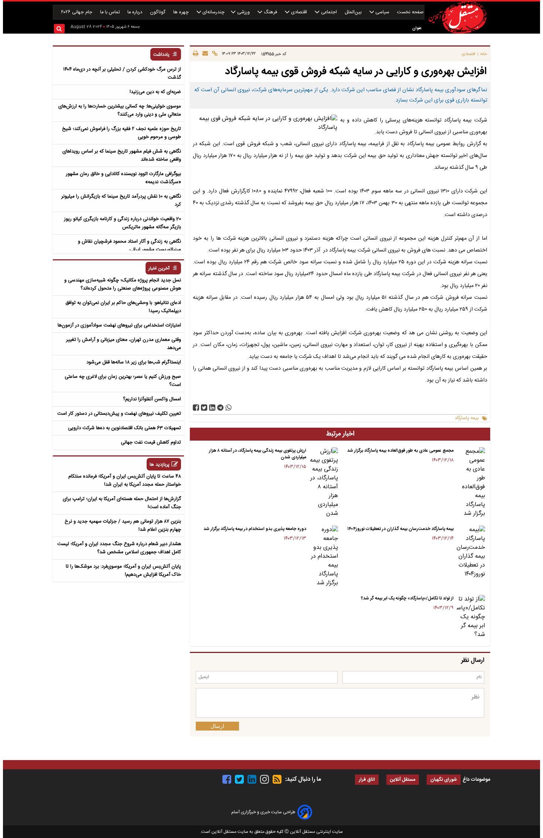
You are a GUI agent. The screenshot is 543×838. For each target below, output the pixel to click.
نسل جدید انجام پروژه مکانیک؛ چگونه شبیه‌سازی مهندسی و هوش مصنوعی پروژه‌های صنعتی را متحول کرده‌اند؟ (122, 284)
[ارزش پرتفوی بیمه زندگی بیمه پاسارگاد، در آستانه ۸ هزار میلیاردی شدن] (323, 482)
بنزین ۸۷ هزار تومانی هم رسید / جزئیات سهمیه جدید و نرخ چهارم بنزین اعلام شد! (123, 525)
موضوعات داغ (476, 780)
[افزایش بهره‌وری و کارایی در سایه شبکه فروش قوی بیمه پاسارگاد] (220, 407)
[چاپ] (195, 53)
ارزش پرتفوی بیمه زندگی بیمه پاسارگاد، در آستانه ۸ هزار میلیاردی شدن (257, 454)
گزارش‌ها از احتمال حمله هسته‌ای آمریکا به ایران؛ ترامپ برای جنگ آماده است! (122, 503)
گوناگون (158, 12)
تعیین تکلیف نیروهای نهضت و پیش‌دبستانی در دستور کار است (119, 414)
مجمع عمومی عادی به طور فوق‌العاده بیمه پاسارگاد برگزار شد (400, 450)
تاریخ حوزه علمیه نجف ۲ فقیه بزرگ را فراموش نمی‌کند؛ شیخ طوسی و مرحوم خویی (121, 133)
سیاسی (382, 12)
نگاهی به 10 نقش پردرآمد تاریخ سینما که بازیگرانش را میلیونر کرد (121, 200)
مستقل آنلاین (402, 780)
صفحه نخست (410, 12)
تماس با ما (110, 12)
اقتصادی (299, 12)
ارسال (217, 726)
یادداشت (161, 55)
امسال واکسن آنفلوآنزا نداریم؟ (152, 399)
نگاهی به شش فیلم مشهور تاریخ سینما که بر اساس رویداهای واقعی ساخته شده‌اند (121, 155)
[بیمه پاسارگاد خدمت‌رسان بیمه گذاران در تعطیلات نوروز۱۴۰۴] (471, 552)
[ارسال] (204, 53)
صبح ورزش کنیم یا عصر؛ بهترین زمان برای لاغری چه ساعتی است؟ (123, 381)
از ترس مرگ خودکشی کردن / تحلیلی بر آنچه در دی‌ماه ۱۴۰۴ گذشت (122, 73)
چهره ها (181, 12)
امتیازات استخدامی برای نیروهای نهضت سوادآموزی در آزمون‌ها (119, 325)
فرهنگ (270, 12)
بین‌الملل (354, 12)
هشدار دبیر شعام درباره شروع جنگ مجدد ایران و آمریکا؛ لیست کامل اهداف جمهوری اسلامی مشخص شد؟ (119, 548)
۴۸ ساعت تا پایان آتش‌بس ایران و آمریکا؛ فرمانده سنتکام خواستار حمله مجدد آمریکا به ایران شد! (124, 480)
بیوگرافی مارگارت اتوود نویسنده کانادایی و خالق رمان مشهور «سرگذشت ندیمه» (123, 178)
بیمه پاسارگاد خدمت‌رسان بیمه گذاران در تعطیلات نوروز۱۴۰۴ (400, 529)
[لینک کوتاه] (214, 53)
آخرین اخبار (159, 269)
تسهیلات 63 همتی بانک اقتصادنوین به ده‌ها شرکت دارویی (124, 428)
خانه (483, 54)
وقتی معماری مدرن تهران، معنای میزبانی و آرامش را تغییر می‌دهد (123, 344)
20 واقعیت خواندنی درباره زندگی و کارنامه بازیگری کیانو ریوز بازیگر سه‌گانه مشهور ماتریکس (122, 223)
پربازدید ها (160, 465)
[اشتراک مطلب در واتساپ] (228, 407)
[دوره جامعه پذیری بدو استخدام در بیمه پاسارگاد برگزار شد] (323, 557)
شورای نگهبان (443, 780)
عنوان (416, 28)
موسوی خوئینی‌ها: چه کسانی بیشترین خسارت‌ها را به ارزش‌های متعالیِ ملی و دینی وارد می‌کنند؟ (119, 110)
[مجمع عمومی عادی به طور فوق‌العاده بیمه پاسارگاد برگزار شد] (471, 482)
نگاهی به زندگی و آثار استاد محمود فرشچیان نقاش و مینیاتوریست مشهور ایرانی (129, 245)
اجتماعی (329, 12)
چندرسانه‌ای (213, 12)
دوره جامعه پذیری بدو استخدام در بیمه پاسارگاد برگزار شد (255, 529)
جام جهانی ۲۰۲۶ (77, 12)
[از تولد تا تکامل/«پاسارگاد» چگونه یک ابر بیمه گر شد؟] (471, 617)
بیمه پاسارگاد (467, 418)
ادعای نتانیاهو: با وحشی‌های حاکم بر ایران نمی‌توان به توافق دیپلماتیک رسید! (123, 307)
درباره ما (135, 12)
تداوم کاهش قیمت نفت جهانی (151, 442)
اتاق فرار (367, 780)
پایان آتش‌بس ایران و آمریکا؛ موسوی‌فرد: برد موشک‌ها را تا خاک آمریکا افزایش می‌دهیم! (123, 570)
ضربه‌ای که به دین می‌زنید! (155, 92)
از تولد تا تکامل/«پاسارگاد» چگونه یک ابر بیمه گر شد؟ (407, 598)
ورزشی (243, 12)
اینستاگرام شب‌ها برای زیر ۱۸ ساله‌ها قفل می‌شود (133, 362)
